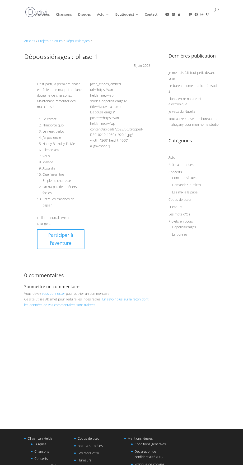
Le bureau (179, 234)
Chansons (64, 15)
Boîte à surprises (181, 164)
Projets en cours (50, 41)
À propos (42, 15)
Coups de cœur (180, 199)
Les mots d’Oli (88, 453)
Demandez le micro (186, 185)
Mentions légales (140, 438)
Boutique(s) (124, 15)
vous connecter (53, 293)
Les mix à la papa (184, 192)
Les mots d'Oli (179, 214)
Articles (29, 41)
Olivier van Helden (41, 438)
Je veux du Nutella (181, 111)
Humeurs (175, 207)
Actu (100, 15)
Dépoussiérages (78, 41)
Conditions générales (150, 444)
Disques (84, 15)
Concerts (175, 172)
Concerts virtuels (184, 177)
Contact (151, 15)
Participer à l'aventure (60, 239)
